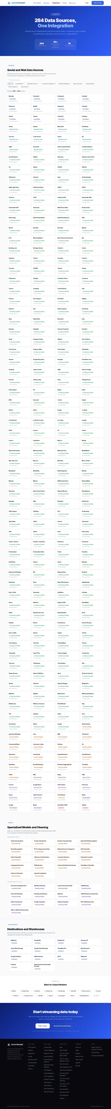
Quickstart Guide (64, 1092)
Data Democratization (66, 1070)
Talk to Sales (97, 3)
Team (77, 1050)
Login (87, 3)
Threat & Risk (48, 1047)
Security (78, 1065)
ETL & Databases (49, 1076)
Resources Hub (64, 1064)
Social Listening (48, 1056)
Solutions (46, 3)
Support (78, 1062)
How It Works (37, 3)
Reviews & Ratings (64, 83)
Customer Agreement (97, 1055)
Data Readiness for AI (66, 1067)
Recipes (62, 1098)
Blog (61, 1047)
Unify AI (30, 1069)
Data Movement (32, 1059)
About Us (78, 1047)
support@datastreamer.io (97, 1106)
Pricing (64, 3)
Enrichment (31, 1065)
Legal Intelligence (49, 1073)
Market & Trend (48, 1053)
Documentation (64, 1089)
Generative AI (48, 1082)
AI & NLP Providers (49, 1079)
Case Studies (63, 1050)
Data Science (48, 1085)
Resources (72, 3)
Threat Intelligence (49, 1050)
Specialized (25, 86)
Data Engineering (49, 1088)
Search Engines (13, 86)
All (10, 83)
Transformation (32, 1062)
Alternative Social (33, 83)
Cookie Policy (95, 1052)
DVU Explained (64, 1095)
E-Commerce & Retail (49, 83)
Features (30, 1050)
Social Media (19, 83)
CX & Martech (48, 1070)
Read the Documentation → (63, 1026)
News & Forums (78, 83)
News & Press (79, 1056)
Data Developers (49, 1091)
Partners (78, 1053)
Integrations (56, 3)
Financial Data (90, 83)
